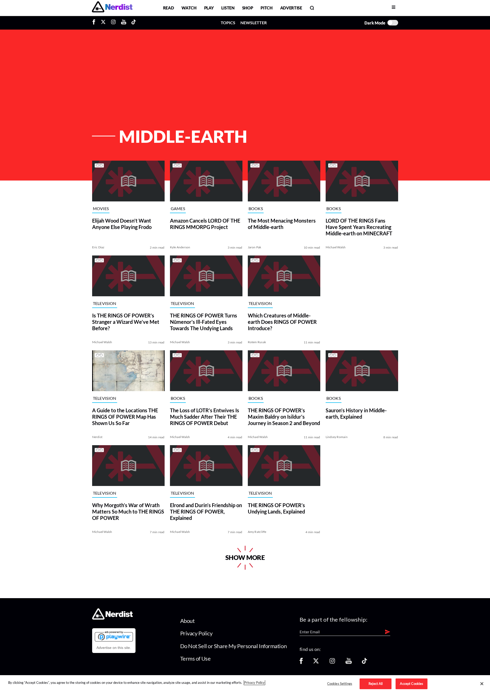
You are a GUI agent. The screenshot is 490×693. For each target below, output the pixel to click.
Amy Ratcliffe (257, 532)
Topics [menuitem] (228, 22)
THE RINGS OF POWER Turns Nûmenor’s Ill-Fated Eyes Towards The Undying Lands (203, 321)
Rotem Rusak (257, 342)
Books (256, 208)
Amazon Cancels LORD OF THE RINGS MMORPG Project (205, 223)
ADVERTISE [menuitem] (291, 7)
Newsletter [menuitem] (253, 22)
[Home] (112, 618)
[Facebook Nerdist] (95, 22)
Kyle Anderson (180, 247)
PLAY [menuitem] (209, 7)
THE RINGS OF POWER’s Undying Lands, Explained (276, 508)
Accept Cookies (411, 684)
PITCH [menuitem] (266, 7)
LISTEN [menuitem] (227, 7)
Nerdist (97, 437)
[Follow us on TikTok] (364, 662)
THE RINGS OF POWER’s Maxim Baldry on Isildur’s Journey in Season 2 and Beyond (284, 416)
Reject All (376, 684)
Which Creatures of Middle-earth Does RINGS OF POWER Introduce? (282, 321)
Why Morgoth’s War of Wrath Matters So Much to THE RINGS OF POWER (128, 511)
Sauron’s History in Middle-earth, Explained (356, 413)
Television (104, 303)
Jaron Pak (254, 247)
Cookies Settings (339, 684)
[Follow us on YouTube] (349, 662)
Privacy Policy (196, 633)
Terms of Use (195, 658)
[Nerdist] (112, 7)
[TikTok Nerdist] (133, 22)
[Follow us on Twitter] (316, 662)
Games (178, 208)
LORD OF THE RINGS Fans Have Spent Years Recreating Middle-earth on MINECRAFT (359, 226)
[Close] (481, 683)
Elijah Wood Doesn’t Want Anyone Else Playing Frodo (122, 223)
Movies (101, 208)
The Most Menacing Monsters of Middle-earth (282, 223)
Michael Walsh (336, 247)
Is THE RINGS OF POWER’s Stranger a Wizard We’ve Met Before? (125, 321)
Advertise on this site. (113, 648)
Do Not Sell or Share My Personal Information (233, 646)
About (187, 620)
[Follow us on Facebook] (301, 662)
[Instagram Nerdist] (113, 22)
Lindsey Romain (337, 437)
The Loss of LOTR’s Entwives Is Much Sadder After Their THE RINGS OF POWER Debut (204, 416)
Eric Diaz (98, 247)
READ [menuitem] (168, 7)
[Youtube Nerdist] (123, 22)
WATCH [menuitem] (188, 7)
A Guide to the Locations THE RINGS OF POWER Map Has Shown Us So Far (125, 416)
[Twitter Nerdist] (103, 22)
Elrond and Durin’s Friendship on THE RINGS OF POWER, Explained (206, 511)
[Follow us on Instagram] (332, 662)
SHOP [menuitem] (247, 7)
